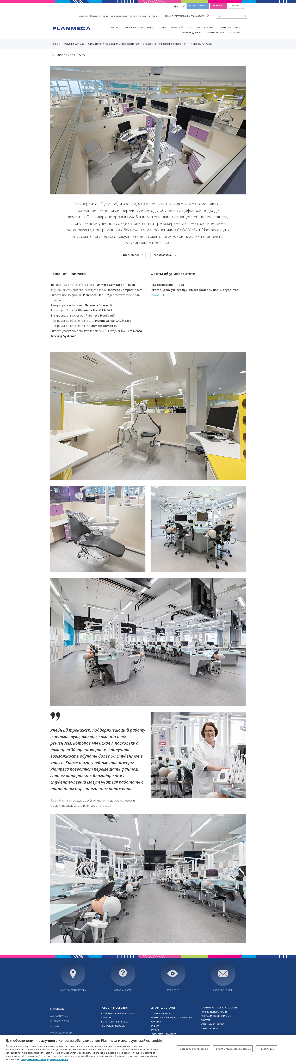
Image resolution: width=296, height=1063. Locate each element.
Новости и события (99, 16)
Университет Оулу (68, 54)
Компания (83, 16)
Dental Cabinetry (205, 27)
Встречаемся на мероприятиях (117, 1013)
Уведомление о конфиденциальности (44, 1059)
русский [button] (181, 6)
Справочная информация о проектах (164, 43)
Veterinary (218, 5)
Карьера (155, 1026)
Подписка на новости (113, 1026)
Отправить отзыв (160, 1013)
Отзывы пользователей (170, 27)
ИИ (190, 27)
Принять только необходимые (233, 1048)
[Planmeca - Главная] (71, 28)
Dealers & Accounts (230, 27)
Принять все (266, 1048)
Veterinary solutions (212, 1024)
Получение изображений (214, 1011)
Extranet (236, 5)
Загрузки (155, 1030)
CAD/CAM (114, 27)
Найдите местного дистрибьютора (185, 16)
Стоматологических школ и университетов (113, 43)
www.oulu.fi (158, 295)
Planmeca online (210, 1028)
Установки (235, 32)
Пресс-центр (173, 990)
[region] (148, 1049)
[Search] (245, 16)
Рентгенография (215, 32)
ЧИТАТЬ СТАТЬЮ (130, 255)
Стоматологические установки (219, 1007)
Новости (106, 1017)
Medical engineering (198, 5)
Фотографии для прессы (114, 1021)
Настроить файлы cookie (193, 1048)
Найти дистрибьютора (73, 990)
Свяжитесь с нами (137, 16)
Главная (55, 43)
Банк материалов (119, 16)
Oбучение (154, 16)
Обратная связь (123, 990)
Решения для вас (191, 32)
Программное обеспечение (138, 27)
